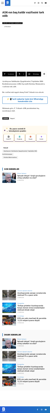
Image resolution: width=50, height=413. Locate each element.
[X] (42, 3)
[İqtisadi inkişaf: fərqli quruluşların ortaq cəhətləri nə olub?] (9, 178)
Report (12, 118)
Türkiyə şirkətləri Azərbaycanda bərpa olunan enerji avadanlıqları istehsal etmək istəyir (31, 308)
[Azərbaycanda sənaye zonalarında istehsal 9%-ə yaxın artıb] (9, 295)
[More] (44, 74)
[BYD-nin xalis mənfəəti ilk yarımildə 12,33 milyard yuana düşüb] (9, 320)
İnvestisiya (20, 316)
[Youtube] (45, 3)
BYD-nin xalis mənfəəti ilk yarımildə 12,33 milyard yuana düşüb (31, 319)
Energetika (20, 303)
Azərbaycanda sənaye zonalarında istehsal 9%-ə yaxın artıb (31, 294)
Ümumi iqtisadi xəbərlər (12, 23)
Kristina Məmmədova (10, 157)
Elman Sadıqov (21, 173)
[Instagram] (38, 3)
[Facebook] (35, 3)
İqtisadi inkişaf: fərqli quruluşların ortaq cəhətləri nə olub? (31, 177)
